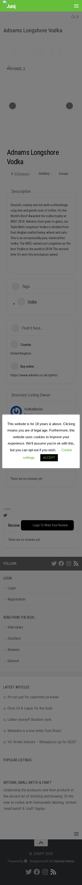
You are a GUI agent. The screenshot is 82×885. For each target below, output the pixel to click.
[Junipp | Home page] (11, 6)
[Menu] (76, 5)
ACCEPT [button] (49, 457)
